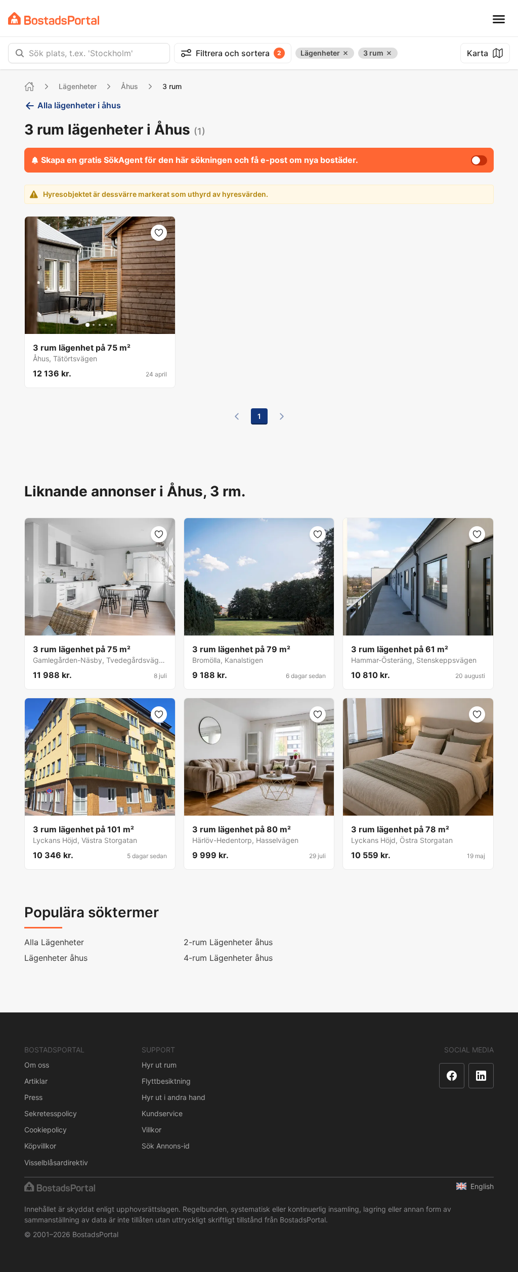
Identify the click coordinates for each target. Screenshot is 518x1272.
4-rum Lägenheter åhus (228, 958)
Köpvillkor (40, 1145)
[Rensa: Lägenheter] (345, 53)
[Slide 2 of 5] (94, 325)
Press (33, 1097)
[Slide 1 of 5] (87, 325)
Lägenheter (78, 86)
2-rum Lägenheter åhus (228, 942)
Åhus (129, 86)
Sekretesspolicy (50, 1113)
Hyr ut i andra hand (173, 1097)
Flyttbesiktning (166, 1081)
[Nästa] (282, 416)
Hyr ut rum (159, 1065)
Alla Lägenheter (54, 942)
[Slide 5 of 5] (112, 325)
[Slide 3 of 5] (100, 325)
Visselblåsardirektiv (56, 1162)
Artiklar (36, 1081)
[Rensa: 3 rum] (389, 53)
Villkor (151, 1129)
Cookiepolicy (45, 1129)
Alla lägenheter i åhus (79, 105)
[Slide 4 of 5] (106, 325)
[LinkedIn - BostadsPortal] (481, 1075)
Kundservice (162, 1113)
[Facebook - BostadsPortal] (451, 1075)
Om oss (36, 1065)
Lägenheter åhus (56, 958)
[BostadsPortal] (53, 18)
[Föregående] (237, 416)
